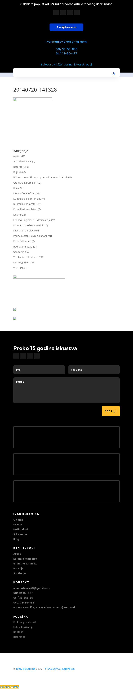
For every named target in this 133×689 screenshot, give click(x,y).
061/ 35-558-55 (23, 598)
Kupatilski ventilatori (25, 209)
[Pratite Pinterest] (77, 12)
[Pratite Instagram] (63, 12)
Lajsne (17, 214)
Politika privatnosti (24, 622)
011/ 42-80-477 (66, 53)
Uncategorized (21, 262)
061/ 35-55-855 (66, 49)
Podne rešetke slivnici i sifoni (30, 235)
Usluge (17, 524)
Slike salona (21, 534)
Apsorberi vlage (22, 161)
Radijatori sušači (23, 246)
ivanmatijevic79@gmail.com (66, 42)
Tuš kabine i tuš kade (25, 257)
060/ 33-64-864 (23, 602)
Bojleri (17, 172)
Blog (16, 539)
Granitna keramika (24, 182)
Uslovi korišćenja (23, 627)
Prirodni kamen (22, 241)
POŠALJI (111, 411)
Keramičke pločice (25, 558)
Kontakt (18, 632)
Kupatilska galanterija (26, 198)
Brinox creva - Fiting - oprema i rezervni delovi (40, 177)
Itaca (16, 188)
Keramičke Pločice (23, 193)
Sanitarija (18, 252)
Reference (19, 636)
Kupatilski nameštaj (24, 204)
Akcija (16, 156)
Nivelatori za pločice (25, 230)
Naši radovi (20, 529)
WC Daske (19, 267)
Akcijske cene (66, 27)
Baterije (17, 166)
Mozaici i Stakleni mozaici (28, 225)
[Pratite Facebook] (56, 12)
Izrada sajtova (53, 669)
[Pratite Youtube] (70, 12)
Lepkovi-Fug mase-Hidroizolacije (32, 220)
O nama (18, 519)
